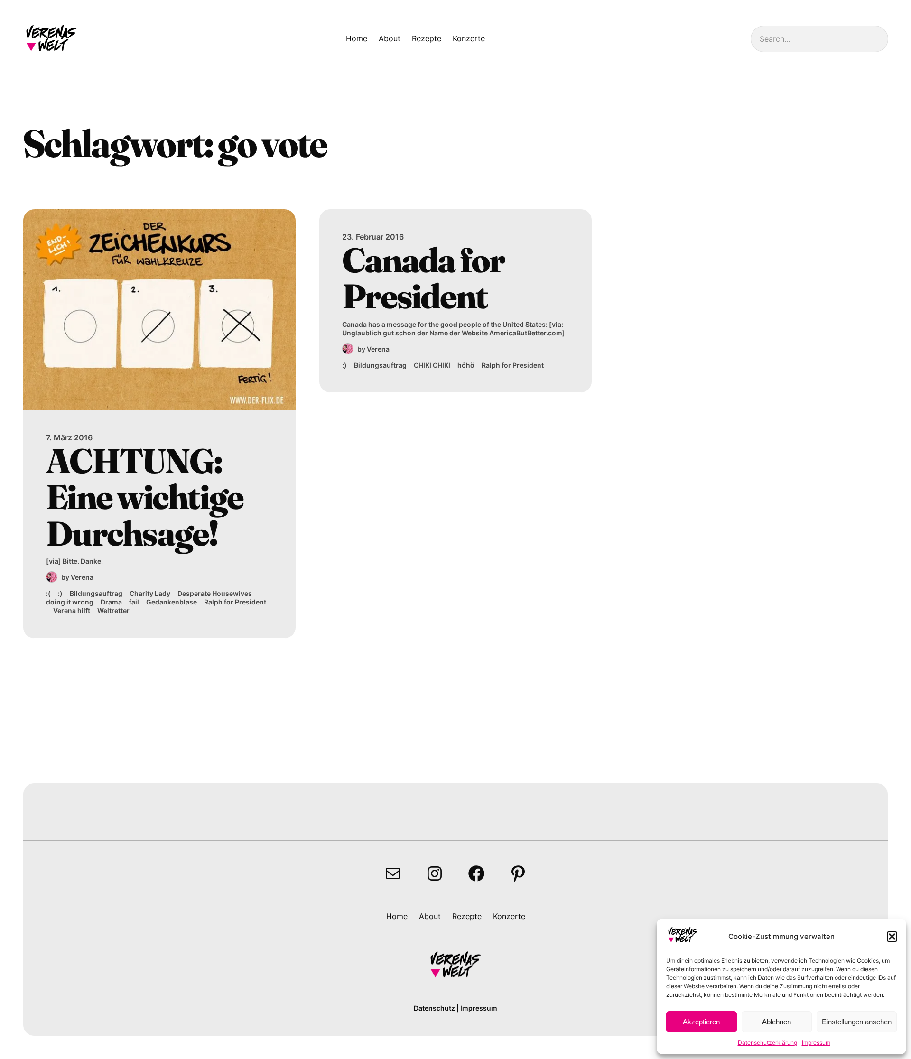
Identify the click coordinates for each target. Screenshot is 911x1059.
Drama (111, 602)
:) (60, 593)
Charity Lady (150, 593)
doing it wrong (69, 602)
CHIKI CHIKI (432, 365)
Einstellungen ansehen (857, 1022)
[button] (892, 936)
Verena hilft (71, 610)
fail (134, 602)
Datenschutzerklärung (767, 1042)
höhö (465, 365)
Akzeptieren (701, 1022)
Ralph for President (235, 602)
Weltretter (113, 610)
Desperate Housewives (214, 593)
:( (48, 593)
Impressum (816, 1042)
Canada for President (423, 278)
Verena (82, 577)
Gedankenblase (171, 602)
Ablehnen (776, 1022)
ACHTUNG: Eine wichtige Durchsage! (144, 497)
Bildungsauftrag (96, 593)
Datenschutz (434, 1008)
